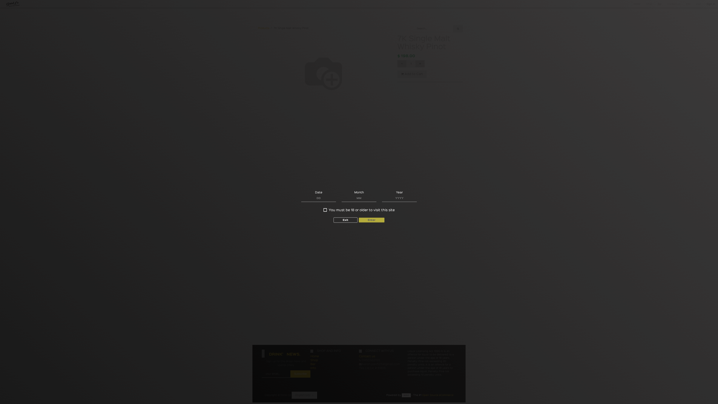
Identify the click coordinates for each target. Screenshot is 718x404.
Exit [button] (345, 220)
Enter (371, 220)
